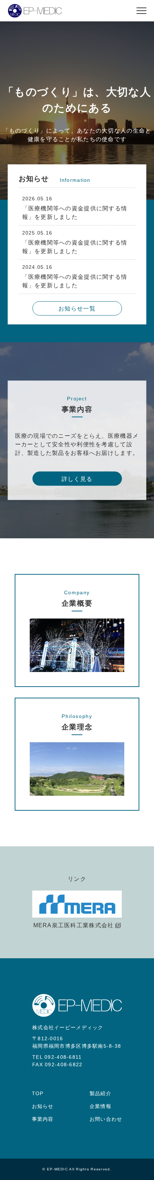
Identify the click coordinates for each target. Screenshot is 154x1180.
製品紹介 (100, 1093)
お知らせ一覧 (77, 309)
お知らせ (43, 1106)
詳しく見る (77, 479)
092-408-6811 (63, 1057)
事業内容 (43, 1119)
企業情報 (100, 1106)
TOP (38, 1093)
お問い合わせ (106, 1119)
